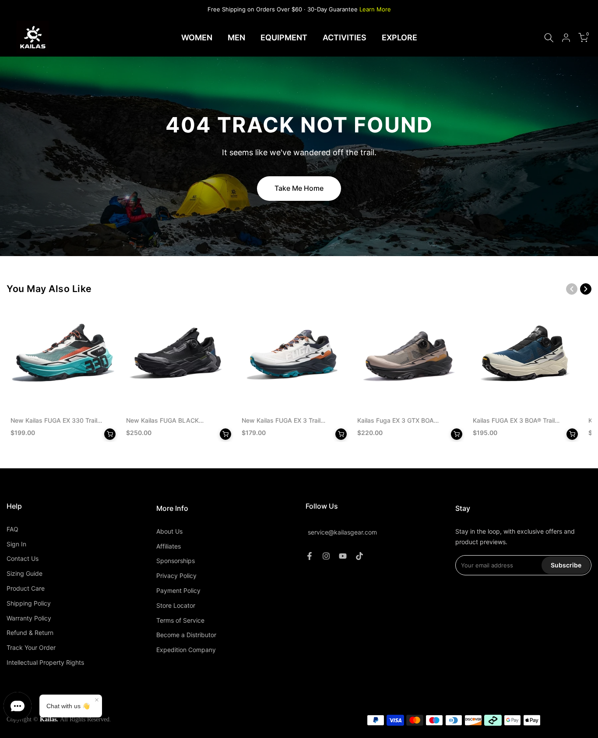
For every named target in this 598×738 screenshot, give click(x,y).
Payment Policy (178, 590)
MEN (236, 37)
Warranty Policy (29, 618)
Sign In (16, 544)
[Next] (585, 289)
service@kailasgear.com (342, 532)
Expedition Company (186, 649)
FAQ (12, 529)
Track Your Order (31, 647)
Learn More (375, 9)
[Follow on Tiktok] (359, 556)
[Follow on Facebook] (309, 556)
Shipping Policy (29, 603)
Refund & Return (30, 632)
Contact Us (23, 558)
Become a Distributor (186, 634)
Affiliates (168, 546)
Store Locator (175, 605)
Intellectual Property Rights (45, 662)
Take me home (299, 188)
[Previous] (571, 289)
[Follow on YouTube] (343, 556)
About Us (169, 531)
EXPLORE (399, 37)
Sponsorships (175, 560)
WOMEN (196, 37)
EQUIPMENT (283, 37)
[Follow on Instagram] (326, 556)
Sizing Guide (24, 573)
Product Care (26, 588)
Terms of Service (180, 620)
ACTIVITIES (344, 37)
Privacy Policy (176, 575)
